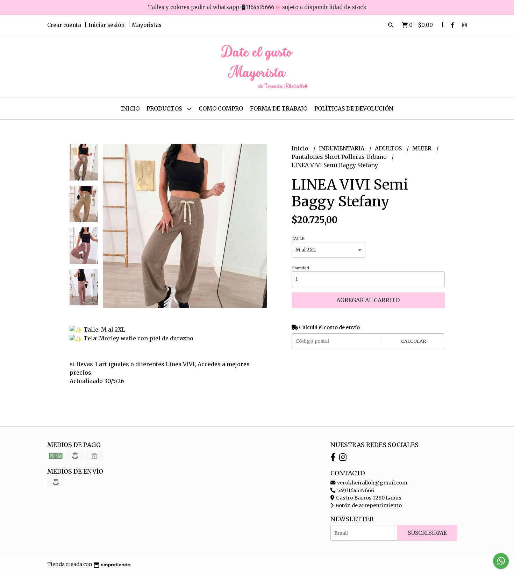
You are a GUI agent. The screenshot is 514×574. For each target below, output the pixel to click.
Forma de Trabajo (278, 108)
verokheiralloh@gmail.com (371, 483)
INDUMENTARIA (342, 148)
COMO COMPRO (221, 108)
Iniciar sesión (106, 25)
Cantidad (300, 267)
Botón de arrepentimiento (368, 505)
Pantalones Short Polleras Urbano (340, 156)
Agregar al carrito (368, 300)
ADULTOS (389, 148)
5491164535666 (355, 490)
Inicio (130, 108)
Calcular (413, 341)
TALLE (298, 238)
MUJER (422, 148)
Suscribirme (427, 532)
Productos (165, 108)
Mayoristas (147, 25)
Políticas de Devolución (353, 108)
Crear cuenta (64, 25)
